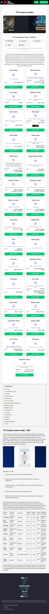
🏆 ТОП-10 (6, 389)
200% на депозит (18, 82)
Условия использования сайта (11, 605)
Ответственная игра (8, 609)
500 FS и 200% (41, 350)
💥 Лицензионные (8, 396)
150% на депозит (18, 146)
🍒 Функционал (8, 398)
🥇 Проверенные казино (10, 391)
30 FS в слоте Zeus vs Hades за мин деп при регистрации (39, 292)
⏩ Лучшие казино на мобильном (12, 403)
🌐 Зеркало (7, 419)
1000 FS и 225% (19, 125)
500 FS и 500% (41, 330)
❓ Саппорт (7, 412)
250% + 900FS (41, 122)
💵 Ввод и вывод (8, 407)
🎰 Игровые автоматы (9, 421)
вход (36, 2)
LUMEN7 (21, 102)
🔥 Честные (7, 394)
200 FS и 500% (19, 292)
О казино (6, 607)
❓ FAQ (6, 423)
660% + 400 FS (41, 102)
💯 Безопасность (8, 410)
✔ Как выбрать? (8, 414)
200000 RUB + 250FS (29, 371)
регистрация (44, 2)
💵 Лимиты (7, 417)
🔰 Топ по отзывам (8, 400)
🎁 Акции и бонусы (8, 405)
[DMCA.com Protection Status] (24, 596)
